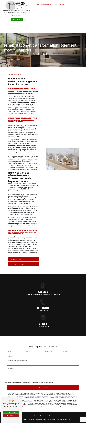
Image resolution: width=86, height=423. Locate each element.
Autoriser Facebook (17, 19)
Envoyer (45, 387)
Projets (55, 4)
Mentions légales (49, 419)
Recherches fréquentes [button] (43, 416)
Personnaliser (11, 419)
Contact (61, 4)
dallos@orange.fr (43, 326)
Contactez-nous (17, 264)
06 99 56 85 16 (43, 310)
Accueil (37, 4)
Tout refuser (11, 415)
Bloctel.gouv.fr (41, 406)
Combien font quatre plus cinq (17, 361)
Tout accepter (12, 412)
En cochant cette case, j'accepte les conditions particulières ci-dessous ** (31, 383)
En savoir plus (16, 259)
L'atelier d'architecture (46, 4)
